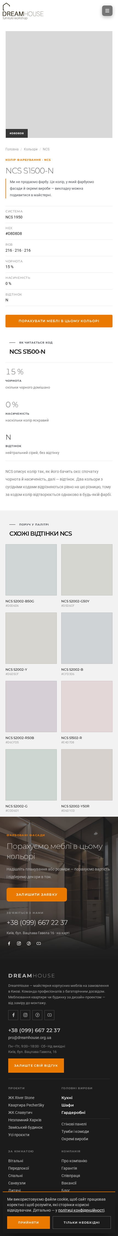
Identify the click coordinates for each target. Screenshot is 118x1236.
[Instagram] (18, 943)
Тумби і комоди (75, 1131)
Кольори (31, 149)
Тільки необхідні (82, 1222)
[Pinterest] (28, 943)
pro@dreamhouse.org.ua (29, 1037)
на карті (63, 933)
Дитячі (14, 1190)
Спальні (15, 1175)
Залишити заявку (36, 894)
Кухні (66, 1097)
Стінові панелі (73, 1124)
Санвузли (17, 1183)
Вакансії (68, 1183)
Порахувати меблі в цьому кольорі (59, 321)
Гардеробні (73, 1112)
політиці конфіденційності (81, 1210)
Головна (12, 149)
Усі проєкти (18, 1135)
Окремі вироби (74, 1139)
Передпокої (18, 1168)
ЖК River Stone (21, 1097)
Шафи (67, 1105)
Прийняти (28, 1222)
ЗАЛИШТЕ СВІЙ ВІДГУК (36, 1066)
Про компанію (74, 1161)
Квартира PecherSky (26, 1105)
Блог (65, 1190)
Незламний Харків (24, 1120)
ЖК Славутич (20, 1112)
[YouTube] (38, 943)
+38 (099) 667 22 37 (37, 922)
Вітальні (15, 1161)
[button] (107, 10)
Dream (32, 975)
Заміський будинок (25, 1127)
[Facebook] (9, 943)
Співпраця (70, 1175)
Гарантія (69, 1168)
